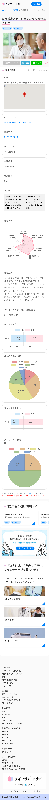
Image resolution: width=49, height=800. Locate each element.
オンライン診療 (7, 744)
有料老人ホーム (7, 763)
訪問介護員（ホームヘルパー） (14, 674)
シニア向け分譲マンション (12, 766)
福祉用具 (5, 677)
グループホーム (7, 697)
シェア (38, 63)
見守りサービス (7, 752)
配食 (3, 717)
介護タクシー (7, 720)
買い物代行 (6, 714)
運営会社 (26, 791)
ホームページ (13, 63)
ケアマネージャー (8, 683)
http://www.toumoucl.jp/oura (17, 122)
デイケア (5, 738)
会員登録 (36, 4)
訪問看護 (5, 735)
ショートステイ (7, 686)
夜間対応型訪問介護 (9, 680)
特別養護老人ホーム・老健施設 (14, 769)
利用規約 (37, 791)
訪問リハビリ (7, 741)
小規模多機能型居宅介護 (11, 700)
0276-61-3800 (11, 137)
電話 (27, 63)
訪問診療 (5, 732)
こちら (29, 493)
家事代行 (5, 711)
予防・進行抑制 (7, 703)
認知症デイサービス (9, 694)
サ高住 (4, 760)
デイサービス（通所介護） (12, 671)
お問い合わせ (14, 791)
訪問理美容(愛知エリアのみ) (12, 723)
